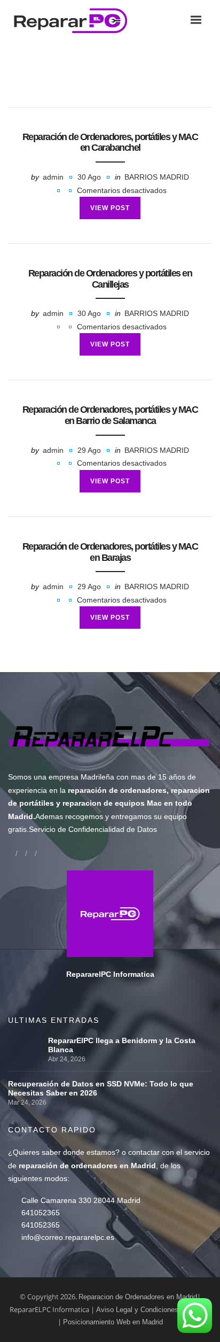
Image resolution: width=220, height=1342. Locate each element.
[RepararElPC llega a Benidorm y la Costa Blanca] (25, 1040)
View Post (110, 208)
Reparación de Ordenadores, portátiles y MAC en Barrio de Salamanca (110, 415)
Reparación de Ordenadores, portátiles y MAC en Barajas (110, 552)
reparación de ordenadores (117, 790)
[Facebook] (11, 853)
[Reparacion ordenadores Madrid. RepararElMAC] (74, 20)
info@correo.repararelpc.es (67, 1237)
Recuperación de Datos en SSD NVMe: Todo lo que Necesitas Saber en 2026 (100, 1088)
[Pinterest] (40, 853)
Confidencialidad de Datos (112, 829)
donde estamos (89, 1152)
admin (53, 177)
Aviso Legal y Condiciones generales (153, 1310)
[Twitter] (31, 853)
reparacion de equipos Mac (112, 803)
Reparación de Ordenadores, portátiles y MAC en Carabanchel (110, 142)
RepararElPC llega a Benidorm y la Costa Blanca (121, 1045)
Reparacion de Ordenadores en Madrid (137, 1297)
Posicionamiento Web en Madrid (113, 1322)
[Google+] (21, 853)
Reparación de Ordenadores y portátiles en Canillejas (110, 279)
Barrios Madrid (156, 177)
